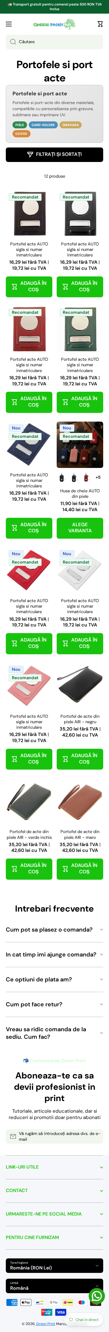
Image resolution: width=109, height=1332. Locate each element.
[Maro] (86, 477)
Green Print (45, 1324)
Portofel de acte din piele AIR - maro (79, 834)
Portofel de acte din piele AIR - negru (79, 719)
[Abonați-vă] (96, 1136)
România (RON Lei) (31, 1268)
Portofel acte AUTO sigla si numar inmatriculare (29, 249)
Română (19, 1288)
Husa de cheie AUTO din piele (80, 493)
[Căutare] (11, 42)
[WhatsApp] (97, 1296)
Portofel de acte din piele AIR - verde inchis (29, 834)
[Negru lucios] (74, 477)
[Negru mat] (62, 477)
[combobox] (54, 42)
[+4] (98, 477)
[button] (100, 24)
